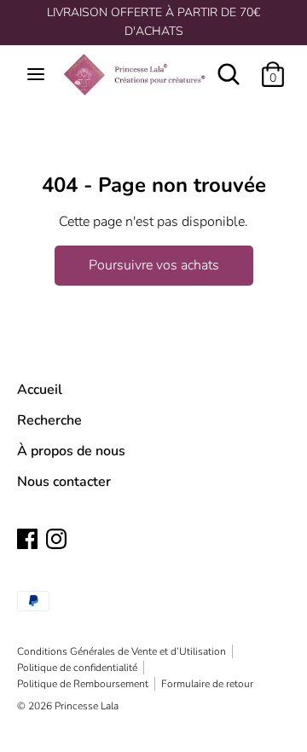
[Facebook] (27, 538)
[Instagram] (56, 538)
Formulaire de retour (207, 684)
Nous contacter (64, 481)
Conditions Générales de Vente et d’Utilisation (121, 651)
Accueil (39, 389)
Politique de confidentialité (77, 667)
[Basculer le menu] (36, 74)
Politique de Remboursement (82, 684)
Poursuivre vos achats (154, 265)
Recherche (49, 420)
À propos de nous (71, 451)
